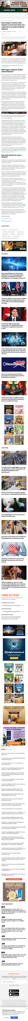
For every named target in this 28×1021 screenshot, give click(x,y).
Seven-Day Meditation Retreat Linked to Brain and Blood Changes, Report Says (13, 784)
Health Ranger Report (7, 904)
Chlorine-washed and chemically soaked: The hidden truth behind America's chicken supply (12, 789)
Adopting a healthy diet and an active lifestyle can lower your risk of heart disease (12, 560)
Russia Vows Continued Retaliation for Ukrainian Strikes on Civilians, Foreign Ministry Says (12, 768)
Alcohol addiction (9, 20)
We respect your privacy (14, 985)
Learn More (6, 1017)
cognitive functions (20, 207)
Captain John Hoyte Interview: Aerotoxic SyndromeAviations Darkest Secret (12, 964)
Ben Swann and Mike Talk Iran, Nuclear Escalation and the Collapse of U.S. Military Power (12, 921)
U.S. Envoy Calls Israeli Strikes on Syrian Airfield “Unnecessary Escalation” (12, 780)
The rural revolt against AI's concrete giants (11, 808)
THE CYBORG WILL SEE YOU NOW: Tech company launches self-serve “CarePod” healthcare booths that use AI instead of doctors (13, 351)
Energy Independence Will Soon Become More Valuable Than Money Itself (13, 939)
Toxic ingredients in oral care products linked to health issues (13, 515)
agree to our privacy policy (11, 1014)
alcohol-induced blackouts (20, 36)
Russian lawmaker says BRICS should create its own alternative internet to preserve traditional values (12, 399)
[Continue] (25, 982)
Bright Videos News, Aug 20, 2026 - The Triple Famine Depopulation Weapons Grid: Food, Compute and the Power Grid (13, 956)
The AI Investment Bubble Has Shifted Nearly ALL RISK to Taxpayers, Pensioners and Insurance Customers (13, 947)
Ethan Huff (9, 296)
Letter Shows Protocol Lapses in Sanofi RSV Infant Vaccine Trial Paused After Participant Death (13, 848)
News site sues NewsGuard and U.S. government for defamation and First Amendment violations (12, 375)
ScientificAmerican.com (6, 218)
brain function (4, 37)
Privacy (8, 1001)
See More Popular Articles (14, 879)
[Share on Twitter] (7, 34)
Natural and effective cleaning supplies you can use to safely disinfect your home (13, 493)
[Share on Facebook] (5, 34)
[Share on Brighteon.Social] (2, 34)
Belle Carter (9, 271)
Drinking (14, 37)
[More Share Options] (9, 34)
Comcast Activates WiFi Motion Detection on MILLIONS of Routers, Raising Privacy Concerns (12, 818)
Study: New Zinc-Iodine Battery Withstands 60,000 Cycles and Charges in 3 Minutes (13, 827)
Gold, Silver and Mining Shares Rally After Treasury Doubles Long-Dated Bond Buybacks (13, 832)
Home (2, 20)
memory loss (19, 37)
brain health (10, 37)
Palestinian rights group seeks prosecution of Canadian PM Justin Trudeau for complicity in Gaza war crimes (12, 326)
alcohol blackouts (10, 36)
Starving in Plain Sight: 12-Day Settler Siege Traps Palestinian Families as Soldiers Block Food (13, 804)
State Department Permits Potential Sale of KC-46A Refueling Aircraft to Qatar (12, 794)
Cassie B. (9, 347)
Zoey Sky (8, 31)
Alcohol (5, 36)
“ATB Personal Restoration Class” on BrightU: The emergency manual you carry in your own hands (13, 813)
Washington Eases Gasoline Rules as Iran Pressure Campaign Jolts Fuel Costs (13, 874)
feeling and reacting (20, 122)
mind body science (6, 236)
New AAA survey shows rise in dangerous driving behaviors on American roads (13, 537)
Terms (11, 1001)
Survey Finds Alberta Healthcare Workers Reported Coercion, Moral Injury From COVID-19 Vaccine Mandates (13, 859)
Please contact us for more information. (9, 618)
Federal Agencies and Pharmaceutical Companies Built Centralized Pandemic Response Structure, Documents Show (12, 774)
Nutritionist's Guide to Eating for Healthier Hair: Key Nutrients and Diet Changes (12, 823)
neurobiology (7, 38)
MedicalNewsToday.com (6, 221)
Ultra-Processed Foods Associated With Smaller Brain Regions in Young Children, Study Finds (12, 844)
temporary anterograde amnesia (17, 38)
